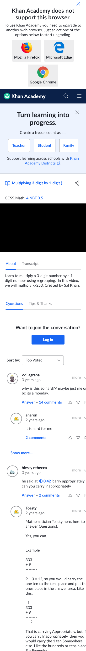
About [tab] (11, 264)
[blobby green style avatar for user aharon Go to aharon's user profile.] (15, 418)
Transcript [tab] (30, 264)
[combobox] (43, 360)
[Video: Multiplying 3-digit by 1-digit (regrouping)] (43, 227)
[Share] (77, 183)
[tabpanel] (43, 279)
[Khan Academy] (23, 96)
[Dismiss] (78, 4)
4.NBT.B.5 (34, 198)
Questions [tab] (14, 304)
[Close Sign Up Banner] (77, 112)
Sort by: (13, 360)
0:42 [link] (47, 481)
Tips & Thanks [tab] (40, 304)
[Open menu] (79, 96)
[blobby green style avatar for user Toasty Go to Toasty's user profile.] (15, 511)
